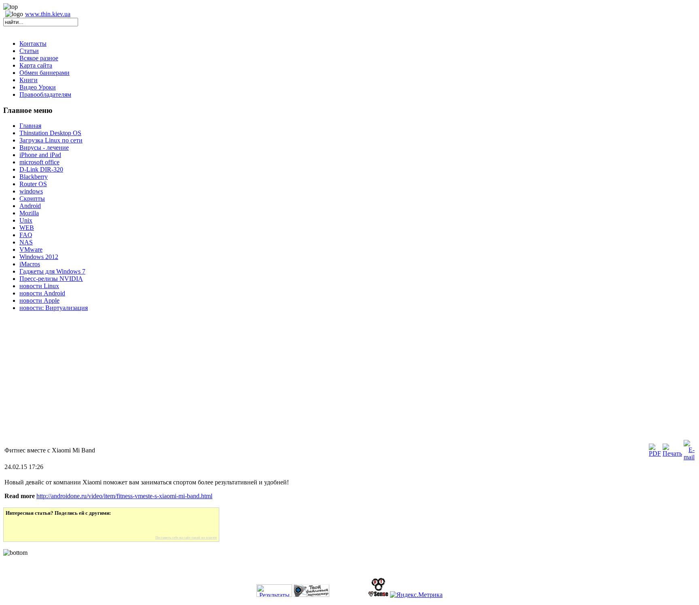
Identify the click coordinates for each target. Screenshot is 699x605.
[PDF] (655, 453)
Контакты (33, 43)
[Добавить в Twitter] (17, 526)
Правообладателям (45, 94)
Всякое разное (38, 58)
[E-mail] (689, 457)
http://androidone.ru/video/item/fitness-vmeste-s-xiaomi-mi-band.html (124, 495)
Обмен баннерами (44, 72)
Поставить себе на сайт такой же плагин (186, 537)
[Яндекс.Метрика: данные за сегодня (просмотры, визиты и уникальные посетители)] (416, 595)
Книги (28, 79)
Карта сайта (35, 65)
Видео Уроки (37, 87)
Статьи (29, 50)
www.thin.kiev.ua (47, 14)
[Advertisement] (246, 382)
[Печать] (672, 453)
